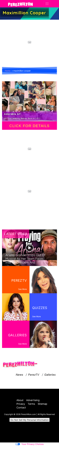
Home (7, 71)
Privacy (20, 403)
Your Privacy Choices (32, 444)
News (19, 374)
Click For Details (29, 126)
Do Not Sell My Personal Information (30, 420)
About (19, 400)
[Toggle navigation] (47, 3)
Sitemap (42, 403)
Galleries (50, 374)
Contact (21, 407)
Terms (31, 403)
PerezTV (33, 374)
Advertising (33, 400)
